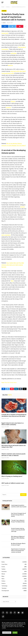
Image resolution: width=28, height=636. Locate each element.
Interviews (4, 571)
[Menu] (2, 2)
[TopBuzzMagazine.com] (13, 2)
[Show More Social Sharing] (25, 26)
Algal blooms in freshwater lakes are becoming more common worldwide (18, 550)
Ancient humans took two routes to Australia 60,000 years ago (18, 530)
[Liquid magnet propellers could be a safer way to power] (6, 507)
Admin (4, 22)
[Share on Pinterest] (19, 26)
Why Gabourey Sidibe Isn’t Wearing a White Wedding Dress (18, 538)
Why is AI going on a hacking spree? (11, 476)
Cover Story (4, 564)
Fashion (3, 569)
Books (3, 562)
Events (3, 566)
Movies (3, 573)
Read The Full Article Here (9, 382)
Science (4, 10)
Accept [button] (15, 632)
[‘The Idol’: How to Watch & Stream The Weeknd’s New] (6, 522)
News (3, 578)
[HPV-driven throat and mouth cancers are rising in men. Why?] (14, 436)
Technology (4, 585)
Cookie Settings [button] (6, 632)
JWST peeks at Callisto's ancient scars (12, 483)
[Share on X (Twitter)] (12, 26)
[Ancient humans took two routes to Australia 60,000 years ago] (6, 530)
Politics (3, 581)
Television (4, 588)
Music (3, 576)
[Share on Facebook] (5, 26)
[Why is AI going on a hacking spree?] (14, 467)
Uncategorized (5, 590)
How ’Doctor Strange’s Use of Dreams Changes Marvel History (18, 515)
